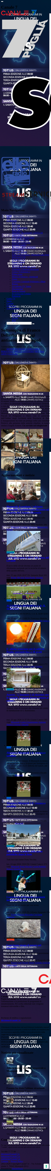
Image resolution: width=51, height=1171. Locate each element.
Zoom (14, 279)
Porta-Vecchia (26, 866)
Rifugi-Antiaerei (24, 351)
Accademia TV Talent (21, 286)
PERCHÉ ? (17, 230)
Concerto (10, 917)
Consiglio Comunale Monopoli (25, 269)
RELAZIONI (18, 250)
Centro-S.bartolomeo (29, 722)
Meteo (13, 666)
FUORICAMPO (19, 245)
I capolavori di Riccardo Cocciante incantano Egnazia (26, 898)
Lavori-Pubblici (39, 866)
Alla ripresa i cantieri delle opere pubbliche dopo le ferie (24, 853)
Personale (7, 351)
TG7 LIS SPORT (19, 252)
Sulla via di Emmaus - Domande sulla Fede (30, 255)
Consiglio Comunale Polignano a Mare (28, 281)
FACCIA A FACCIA (21, 242)
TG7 (9, 218)
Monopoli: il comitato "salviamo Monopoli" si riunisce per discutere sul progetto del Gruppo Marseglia (28, 509)
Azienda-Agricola (42, 963)
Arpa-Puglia (30, 578)
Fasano (14, 914)
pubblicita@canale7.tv (10, 1159)
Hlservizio (38, 621)
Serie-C (46, 621)
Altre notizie (12, 965)
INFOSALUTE (19, 257)
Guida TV (11, 298)
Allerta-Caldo (29, 666)
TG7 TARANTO (19, 228)
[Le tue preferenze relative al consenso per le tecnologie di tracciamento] (46, 1166)
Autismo (42, 722)
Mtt (18, 578)
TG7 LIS (16, 225)
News (9, 301)
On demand (12, 221)
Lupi (20, 963)
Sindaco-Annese (14, 724)
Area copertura (13, 308)
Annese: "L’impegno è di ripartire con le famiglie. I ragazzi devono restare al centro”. (28, 697)
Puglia (13, 578)
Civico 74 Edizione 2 (21, 272)
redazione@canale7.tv (10, 1156)
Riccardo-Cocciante (33, 914)
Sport (9, 600)
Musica (10, 892)
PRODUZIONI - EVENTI (23, 247)
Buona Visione (18, 262)
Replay (15, 284)
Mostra (39, 351)
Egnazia (21, 914)
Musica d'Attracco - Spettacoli (25, 277)
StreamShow (17, 1168)
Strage (31, 963)
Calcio (17, 621)
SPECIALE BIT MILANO (24, 267)
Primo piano (17, 274)
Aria (22, 578)
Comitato (24, 527)
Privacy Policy (17, 1161)
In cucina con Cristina (21, 294)
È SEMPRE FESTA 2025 (23, 238)
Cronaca (10, 643)
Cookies (4, 1161)
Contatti (10, 303)
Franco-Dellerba (29, 349)
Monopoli (12, 349)
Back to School (18, 291)
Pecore (25, 963)
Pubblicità (16, 296)
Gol (31, 621)
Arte (4, 354)
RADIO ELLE (18, 259)
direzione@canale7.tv (11, 1020)
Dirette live (11, 306)
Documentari (17, 289)
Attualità (10, 501)
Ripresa (10, 869)
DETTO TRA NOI (20, 240)
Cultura (12, 354)
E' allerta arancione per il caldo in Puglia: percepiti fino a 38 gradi (25, 650)
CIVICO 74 (17, 264)
